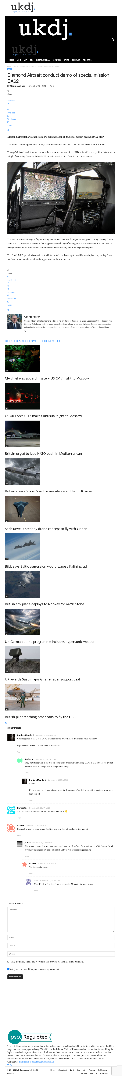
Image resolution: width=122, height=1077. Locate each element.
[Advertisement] (61, 1007)
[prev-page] (5, 723)
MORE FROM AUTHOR (48, 341)
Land (19, 60)
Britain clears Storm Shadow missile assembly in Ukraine (48, 491)
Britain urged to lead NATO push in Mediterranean (43, 453)
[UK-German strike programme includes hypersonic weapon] (61, 622)
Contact (76, 60)
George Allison (17, 85)
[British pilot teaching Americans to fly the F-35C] (61, 697)
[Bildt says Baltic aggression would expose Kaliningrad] (61, 546)
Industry (84, 1073)
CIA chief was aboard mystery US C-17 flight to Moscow (47, 378)
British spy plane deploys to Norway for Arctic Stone (44, 604)
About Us (87, 60)
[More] (61, 130)
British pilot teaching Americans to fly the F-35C (41, 717)
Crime (66, 60)
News (52, 1070)
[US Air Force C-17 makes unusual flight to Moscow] (61, 396)
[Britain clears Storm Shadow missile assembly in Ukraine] (61, 471)
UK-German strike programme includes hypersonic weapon (50, 641)
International (43, 60)
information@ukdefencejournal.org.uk (36, 1061)
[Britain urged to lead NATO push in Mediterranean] (61, 434)
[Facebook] (8, 1064)
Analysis (57, 60)
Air (25, 60)
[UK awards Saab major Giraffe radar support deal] (61, 659)
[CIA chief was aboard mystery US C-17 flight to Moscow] (61, 358)
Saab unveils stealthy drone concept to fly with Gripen (46, 528)
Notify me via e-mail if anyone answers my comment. (34, 969)
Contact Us (104, 1073)
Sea (31, 60)
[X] (25, 331)
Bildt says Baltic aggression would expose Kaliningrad (46, 566)
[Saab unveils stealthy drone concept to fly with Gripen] (61, 509)
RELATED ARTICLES (19, 341)
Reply (19, 752)
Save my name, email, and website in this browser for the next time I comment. (47, 961)
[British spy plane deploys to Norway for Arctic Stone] (61, 584)
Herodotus (22, 807)
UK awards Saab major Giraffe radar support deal (42, 679)
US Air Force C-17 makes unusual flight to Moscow (43, 416)
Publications (102, 1070)
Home (11, 60)
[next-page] (7, 723)
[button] (113, 40)
